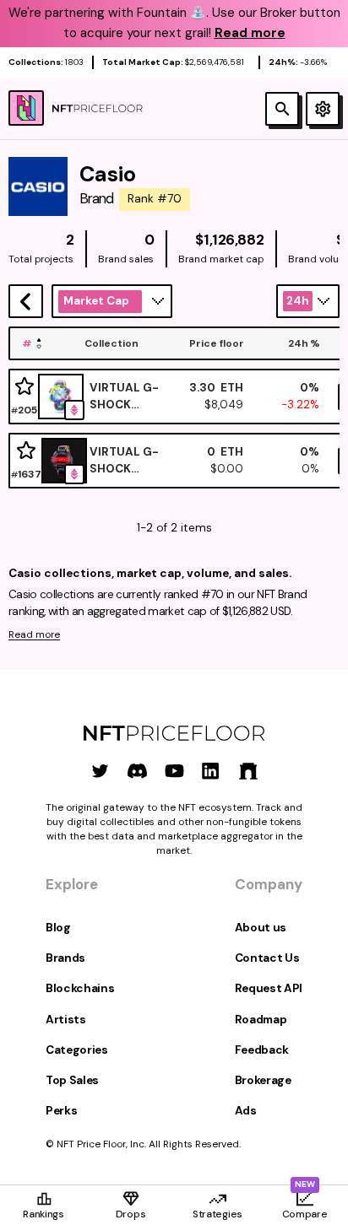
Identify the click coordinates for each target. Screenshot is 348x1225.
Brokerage (263, 1080)
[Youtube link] (174, 770)
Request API (268, 988)
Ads (246, 1111)
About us (260, 927)
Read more (34, 634)
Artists (66, 1019)
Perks (61, 1111)
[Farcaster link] (248, 770)
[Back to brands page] (25, 301)
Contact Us (267, 958)
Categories (77, 1050)
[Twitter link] (100, 770)
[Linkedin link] (210, 770)
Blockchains (80, 988)
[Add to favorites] (24, 387)
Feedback (262, 1050)
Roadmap (261, 1019)
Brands (65, 958)
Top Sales (72, 1080)
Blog (58, 927)
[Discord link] (137, 770)
